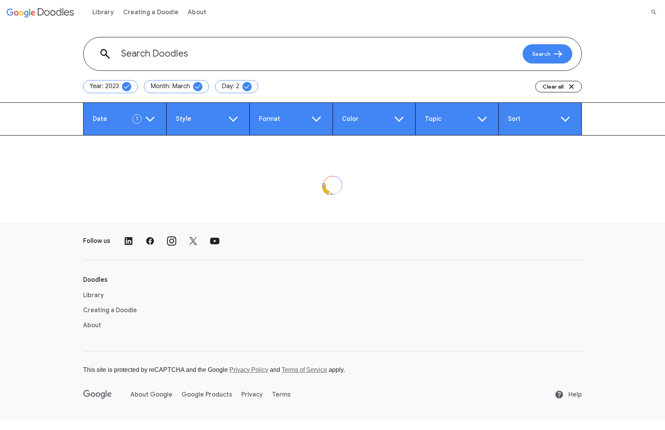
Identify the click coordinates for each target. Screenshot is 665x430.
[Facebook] (150, 241)
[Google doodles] (40, 12)
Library (103, 12)
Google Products (207, 394)
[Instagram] (171, 241)
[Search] (654, 12)
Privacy (252, 394)
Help (574, 394)
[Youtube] (215, 241)
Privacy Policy (248, 369)
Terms (281, 394)
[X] (193, 241)
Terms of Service (304, 369)
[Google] (97, 394)
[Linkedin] (128, 241)
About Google (151, 394)
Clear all (553, 86)
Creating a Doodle (151, 12)
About (197, 12)
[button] (125, 119)
